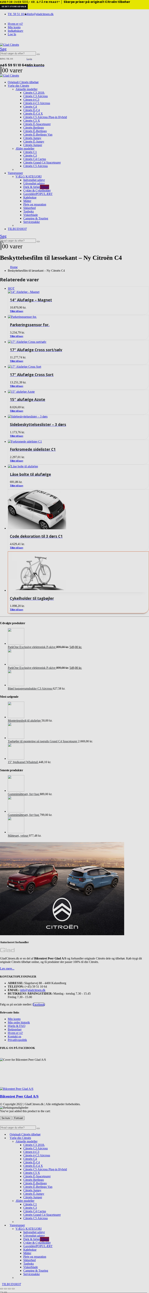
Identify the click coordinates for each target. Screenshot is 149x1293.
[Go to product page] (78, 572)
